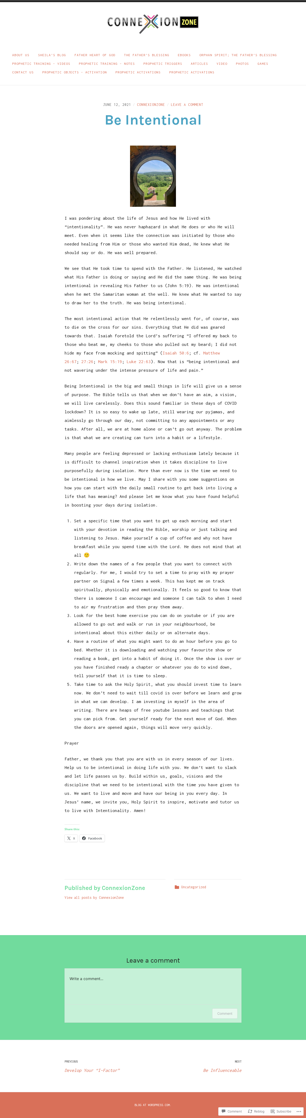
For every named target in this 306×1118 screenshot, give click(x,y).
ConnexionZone (151, 105)
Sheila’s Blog (52, 55)
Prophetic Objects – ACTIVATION (74, 72)
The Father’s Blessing (146, 55)
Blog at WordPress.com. (153, 1105)
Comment (224, 1013)
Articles (199, 63)
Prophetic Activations (138, 72)
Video (222, 63)
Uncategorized (193, 887)
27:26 (87, 361)
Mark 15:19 (110, 361)
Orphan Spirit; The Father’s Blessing (238, 55)
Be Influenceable (222, 1066)
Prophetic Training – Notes (107, 63)
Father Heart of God (95, 55)
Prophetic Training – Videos (41, 63)
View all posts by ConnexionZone (94, 897)
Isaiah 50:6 (176, 352)
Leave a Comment (187, 105)
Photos (242, 63)
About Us (20, 55)
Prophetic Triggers (162, 63)
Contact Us (23, 72)
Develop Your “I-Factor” (92, 1066)
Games (262, 63)
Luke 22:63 (139, 361)
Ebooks (184, 55)
